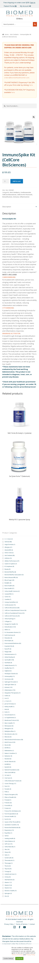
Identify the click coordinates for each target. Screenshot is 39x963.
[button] (33, 117)
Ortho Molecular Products (13, 781)
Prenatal (8, 800)
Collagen (8, 621)
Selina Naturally (10, 847)
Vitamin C (8, 882)
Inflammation (24, 197)
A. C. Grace (9, 539)
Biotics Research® (11, 577)
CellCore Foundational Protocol (14, 613)
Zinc (7, 896)
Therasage (8, 863)
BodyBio (8, 583)
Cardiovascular (25, 192)
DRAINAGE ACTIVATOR (11, 333)
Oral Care (8, 778)
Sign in (32, 2)
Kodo (7, 712)
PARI (7, 792)
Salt (6, 836)
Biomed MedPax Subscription (14, 575)
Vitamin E (8, 888)
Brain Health (9, 588)
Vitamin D (8, 885)
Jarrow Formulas (10, 704)
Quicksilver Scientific (12, 825)
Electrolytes (9, 640)
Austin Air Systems (11, 564)
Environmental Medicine (13, 643)
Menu (20, 19)
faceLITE (8, 649)
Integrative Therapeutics (12, 693)
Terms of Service (22, 924)
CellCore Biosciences (9, 195)
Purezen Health (10, 816)
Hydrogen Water (10, 684)
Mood (7, 745)
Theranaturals (9, 860)
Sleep (7, 852)
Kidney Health (9, 706)
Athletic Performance (12, 561)
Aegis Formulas (10, 544)
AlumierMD (9, 550)
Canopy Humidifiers (11, 602)
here (31, 85)
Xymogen (8, 893)
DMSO (7, 629)
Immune (16, 197)
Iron (7, 698)
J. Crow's (8, 701)
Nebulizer (8, 756)
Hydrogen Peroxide (11, 682)
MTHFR (7, 748)
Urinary (7, 877)
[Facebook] (19, 927)
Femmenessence (10, 654)
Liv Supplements (10, 717)
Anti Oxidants (14, 34)
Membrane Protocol (12, 720)
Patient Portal (9, 6)
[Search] (35, 24)
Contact (32, 924)
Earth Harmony (10, 635)
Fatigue (8, 652)
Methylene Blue (10, 731)
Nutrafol (8, 767)
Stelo (7, 855)
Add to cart (17, 181)
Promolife (8, 805)
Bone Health (9, 586)
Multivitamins (9, 750)
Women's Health (10, 890)
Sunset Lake (9, 858)
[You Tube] (24, 927)
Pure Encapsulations (11, 814)
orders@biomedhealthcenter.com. (17, 78)
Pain (7, 786)
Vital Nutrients (9, 880)
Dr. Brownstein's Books (12, 632)
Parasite (8, 789)
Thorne (7, 866)
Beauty (7, 569)
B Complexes (9, 566)
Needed (8, 759)
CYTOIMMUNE (8, 308)
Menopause (9, 726)
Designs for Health (11, 624)
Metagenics (9, 728)
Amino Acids (9, 553)
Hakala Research (11, 665)
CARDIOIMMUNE (8, 277)
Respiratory (9, 830)
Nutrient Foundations (12, 770)
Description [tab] (6, 207)
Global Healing (10, 657)
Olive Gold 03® (10, 772)
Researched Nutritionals (12, 827)
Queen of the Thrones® (12, 822)
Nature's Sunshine (11, 753)
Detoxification (7, 197)
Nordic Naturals (10, 761)
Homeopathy (10, 676)
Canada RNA (9, 594)
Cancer (7, 596)
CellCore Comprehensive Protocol (15, 610)
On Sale (8, 775)
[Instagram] (14, 927)
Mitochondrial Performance (14, 739)
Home (7, 34)
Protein (7, 808)
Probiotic (8, 803)
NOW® (7, 764)
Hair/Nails (8, 662)
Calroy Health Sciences (12, 591)
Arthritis (8, 558)
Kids (7, 709)
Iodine (7, 695)
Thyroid (8, 869)
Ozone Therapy (10, 783)
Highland (8, 671)
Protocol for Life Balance (12, 811)
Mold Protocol (10, 742)
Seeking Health (10, 838)
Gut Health (9, 660)
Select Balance (10, 841)
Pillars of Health (10, 797)
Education (8, 638)
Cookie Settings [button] (8, 958)
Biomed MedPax (10, 572)
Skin (7, 849)
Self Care (8, 844)
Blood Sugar (9, 580)
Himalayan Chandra (11, 673)
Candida (8, 599)
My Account (24, 6)
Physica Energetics (11, 794)
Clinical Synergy (10, 619)
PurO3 (8, 819)
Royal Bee (8, 833)
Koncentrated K (10, 715)
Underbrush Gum (10, 874)
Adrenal (8, 542)
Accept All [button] (19, 958)
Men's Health (10, 723)
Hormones (9, 679)
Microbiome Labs (11, 734)
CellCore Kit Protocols (24, 195)
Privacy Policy (9, 924)
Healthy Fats (9, 668)
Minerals (8, 737)
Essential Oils (9, 646)
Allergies (8, 547)
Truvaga (8, 871)
